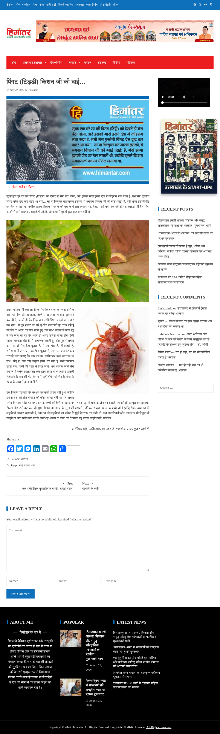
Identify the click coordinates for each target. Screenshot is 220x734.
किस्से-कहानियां (65, 4)
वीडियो (116, 63)
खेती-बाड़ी (51, 4)
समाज (72, 63)
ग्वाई (21, 465)
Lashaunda (165, 308)
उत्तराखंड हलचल (32, 63)
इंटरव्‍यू (102, 63)
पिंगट (33, 465)
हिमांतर (9, 4)
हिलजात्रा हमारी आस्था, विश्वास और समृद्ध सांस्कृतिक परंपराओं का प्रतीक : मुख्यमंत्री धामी (96, 645)
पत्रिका (131, 63)
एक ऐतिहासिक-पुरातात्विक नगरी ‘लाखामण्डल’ (47, 486)
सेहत (42, 4)
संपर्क (115, 4)
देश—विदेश (56, 63)
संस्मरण (24, 458)
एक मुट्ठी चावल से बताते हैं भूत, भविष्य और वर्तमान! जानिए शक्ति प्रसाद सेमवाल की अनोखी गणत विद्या (184, 251)
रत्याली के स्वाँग (90, 486)
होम (14, 63)
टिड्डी (27, 465)
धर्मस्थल (79, 4)
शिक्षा (35, 4)
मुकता (161, 321)
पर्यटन (87, 63)
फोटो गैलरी (105, 4)
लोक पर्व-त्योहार (23, 4)
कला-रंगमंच (92, 4)
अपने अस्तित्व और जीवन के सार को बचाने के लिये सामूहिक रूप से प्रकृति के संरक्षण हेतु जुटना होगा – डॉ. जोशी (183, 339)
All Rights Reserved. (158, 727)
